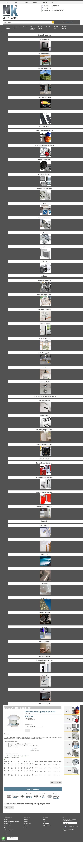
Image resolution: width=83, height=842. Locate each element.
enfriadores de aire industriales (44, 444)
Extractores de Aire (16, 27)
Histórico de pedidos (47, 825)
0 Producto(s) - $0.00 (69, 22)
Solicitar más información (56, 782)
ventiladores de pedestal (44, 309)
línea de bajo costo (44, 525)
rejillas (44, 247)
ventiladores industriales (44, 280)
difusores (44, 261)
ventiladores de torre (44, 324)
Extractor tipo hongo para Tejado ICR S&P (29, 795)
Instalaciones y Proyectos (65, 27)
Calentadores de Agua (57, 27)
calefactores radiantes (44, 54)
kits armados (44, 583)
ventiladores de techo (44, 338)
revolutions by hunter (44, 382)
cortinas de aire (44, 415)
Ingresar (44, 819)
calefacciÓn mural (44, 39)
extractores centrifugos (44, 160)
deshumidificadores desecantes (44, 492)
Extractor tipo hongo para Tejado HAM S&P (16, 795)
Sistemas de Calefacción (8, 27)
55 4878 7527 (59, 10)
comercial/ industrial (44, 612)
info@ (51, 8)
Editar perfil (45, 821)
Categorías (43, 31)
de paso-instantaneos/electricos (44, 660)
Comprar (27, 731)
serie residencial (44, 540)
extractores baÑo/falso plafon (44, 189)
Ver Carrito (44, 2)
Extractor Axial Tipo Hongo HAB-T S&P (42, 795)
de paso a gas (44, 675)
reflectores (44, 598)
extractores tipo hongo (44, 174)
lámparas (44, 627)
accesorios (44, 112)
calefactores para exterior (44, 68)
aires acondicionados (44, 401)
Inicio (7, 2)
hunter (44, 367)
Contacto (26, 2)
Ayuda (16, 2)
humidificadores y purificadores (44, 506)
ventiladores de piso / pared (44, 295)
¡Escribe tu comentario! (8, 808)
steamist (44, 689)
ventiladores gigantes (44, 353)
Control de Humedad (40, 27)
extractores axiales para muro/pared (44, 145)
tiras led (44, 569)
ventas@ (46, 8)
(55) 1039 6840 (55, 6)
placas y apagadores (44, 641)
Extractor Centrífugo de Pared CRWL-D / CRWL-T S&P (56, 795)
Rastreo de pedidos (46, 823)
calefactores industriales (44, 97)
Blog (52, 2)
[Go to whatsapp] (3, 838)
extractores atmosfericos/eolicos (44, 130)
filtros (44, 203)
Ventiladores (24, 26)
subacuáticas (44, 554)
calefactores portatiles (44, 83)
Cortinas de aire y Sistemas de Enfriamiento (33, 28)
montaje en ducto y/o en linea (44, 218)
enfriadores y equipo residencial (44, 430)
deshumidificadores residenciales (44, 477)
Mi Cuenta (35, 2)
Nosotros (6, 819)
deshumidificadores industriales (44, 463)
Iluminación (48, 26)
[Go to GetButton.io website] (3, 840)
